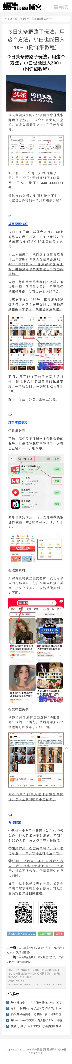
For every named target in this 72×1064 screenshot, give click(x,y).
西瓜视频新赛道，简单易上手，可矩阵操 (36, 1014)
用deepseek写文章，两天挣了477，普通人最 (39, 1020)
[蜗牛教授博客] (22, 6)
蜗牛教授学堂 (22, 19)
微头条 (59, 934)
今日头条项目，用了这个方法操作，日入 (36, 1008)
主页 (9, 19)
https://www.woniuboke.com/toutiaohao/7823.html (35, 984)
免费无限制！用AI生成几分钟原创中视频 (36, 1026)
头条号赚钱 (45, 934)
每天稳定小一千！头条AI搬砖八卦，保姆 (36, 1002)
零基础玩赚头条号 (41, 19)
